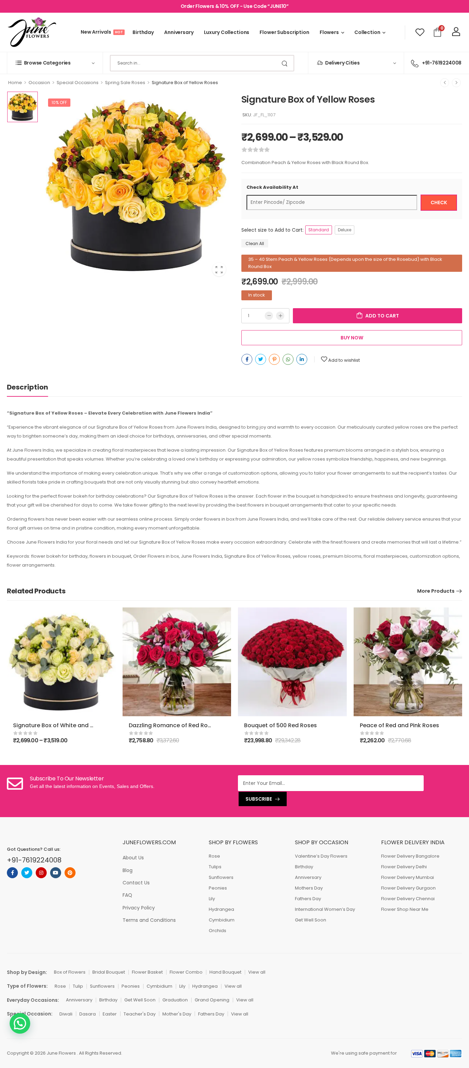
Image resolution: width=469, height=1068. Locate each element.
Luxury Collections (227, 32)
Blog (128, 870)
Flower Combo (186, 972)
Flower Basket (147, 972)
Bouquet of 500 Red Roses (280, 725)
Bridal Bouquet (108, 972)
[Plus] (280, 316)
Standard (318, 230)
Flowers (329, 32)
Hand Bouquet (225, 972)
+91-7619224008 (34, 860)
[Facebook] (246, 359)
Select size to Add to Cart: (272, 230)
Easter (110, 1014)
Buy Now (352, 337)
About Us (133, 857)
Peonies (218, 888)
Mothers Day (309, 888)
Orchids (217, 930)
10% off (59, 102)
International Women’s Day (325, 909)
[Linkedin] (301, 359)
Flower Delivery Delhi (404, 866)
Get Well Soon (310, 920)
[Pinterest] (274, 359)
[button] (20, 1023)
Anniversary (179, 32)
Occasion (39, 82)
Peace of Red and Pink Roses (399, 725)
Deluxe (344, 230)
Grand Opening (212, 1000)
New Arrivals (101, 31)
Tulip (78, 986)
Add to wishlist (344, 360)
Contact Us (136, 882)
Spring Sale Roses (125, 82)
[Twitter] (260, 359)
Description (27, 387)
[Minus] (269, 316)
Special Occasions (78, 82)
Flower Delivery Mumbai (407, 877)
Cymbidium (222, 920)
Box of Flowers (69, 972)
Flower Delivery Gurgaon (408, 888)
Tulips (215, 866)
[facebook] (12, 872)
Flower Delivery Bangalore (410, 856)
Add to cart (382, 315)
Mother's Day (176, 1014)
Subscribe (258, 799)
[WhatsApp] (288, 359)
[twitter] (26, 872)
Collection (367, 32)
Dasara (87, 1014)
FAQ (127, 895)
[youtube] (55, 872)
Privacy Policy (139, 907)
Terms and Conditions (149, 920)
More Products (436, 591)
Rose (214, 856)
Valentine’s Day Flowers (321, 856)
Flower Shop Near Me (404, 909)
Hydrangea (221, 909)
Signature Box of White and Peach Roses (69, 725)
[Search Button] (285, 63)
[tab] (34, 387)
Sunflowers (221, 877)
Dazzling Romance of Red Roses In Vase (184, 725)
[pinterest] (70, 872)
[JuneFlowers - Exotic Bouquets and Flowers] (31, 32)
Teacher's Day (140, 1014)
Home (15, 82)
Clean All (254, 243)
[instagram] (41, 872)
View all (256, 972)
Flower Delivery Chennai (408, 898)
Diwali (65, 1014)
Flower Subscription (284, 32)
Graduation (175, 1000)
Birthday (143, 32)
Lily (212, 898)
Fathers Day (308, 898)
